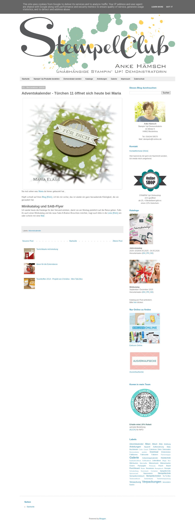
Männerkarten (165, 463)
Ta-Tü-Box (167, 476)
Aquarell (147, 447)
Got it (169, 7)
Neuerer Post (27, 241)
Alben (148, 444)
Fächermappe (166, 454)
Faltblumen (133, 454)
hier (135, 302)
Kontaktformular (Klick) (138, 151)
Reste (143, 468)
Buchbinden (133, 449)
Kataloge (89, 79)
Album (154, 444)
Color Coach (143, 449)
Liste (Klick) (113, 213)
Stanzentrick (148, 473)
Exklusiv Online (135, 345)
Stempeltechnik (164, 473)
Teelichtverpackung (164, 478)
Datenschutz (139, 79)
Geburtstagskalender (150, 458)
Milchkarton (133, 463)
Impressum (125, 79)
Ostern (132, 466)
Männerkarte (153, 463)
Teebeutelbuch (134, 478)
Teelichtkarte (148, 478)
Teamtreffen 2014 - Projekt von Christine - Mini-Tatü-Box (59, 279)
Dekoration (167, 449)
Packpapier (142, 466)
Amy (161, 444)
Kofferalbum (146, 460)
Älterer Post (117, 241)
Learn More (157, 7)
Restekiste (150, 468)
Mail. (43, 216)
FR (148, 253)
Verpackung (135, 482)
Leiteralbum (156, 460)
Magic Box (166, 460)
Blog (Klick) (47, 197)
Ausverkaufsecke (136, 372)
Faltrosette (144, 454)
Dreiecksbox (166, 452)
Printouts (152, 466)
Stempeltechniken (153, 476)
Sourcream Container (149, 471)
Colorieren (153, 449)
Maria (41, 191)
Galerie (114, 79)
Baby (169, 447)
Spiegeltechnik (165, 471)
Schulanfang (133, 471)
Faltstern (154, 454)
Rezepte (167, 468)
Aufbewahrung (158, 447)
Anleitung (167, 444)
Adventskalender (34, 231)
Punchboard (134, 468)
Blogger (102, 519)
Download (154, 452)
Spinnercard (133, 473)
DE (151, 253)
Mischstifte (143, 463)
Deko (160, 449)
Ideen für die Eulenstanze (47, 264)
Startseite (26, 79)
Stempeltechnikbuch (136, 476)
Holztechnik (166, 458)
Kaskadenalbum (135, 460)
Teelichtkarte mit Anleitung (47, 249)
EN (144, 253)
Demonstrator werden (73, 79)
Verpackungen (151, 481)
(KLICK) (132, 430)
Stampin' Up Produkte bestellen (47, 79)
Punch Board (164, 466)
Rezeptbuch (159, 468)
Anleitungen (102, 79)
